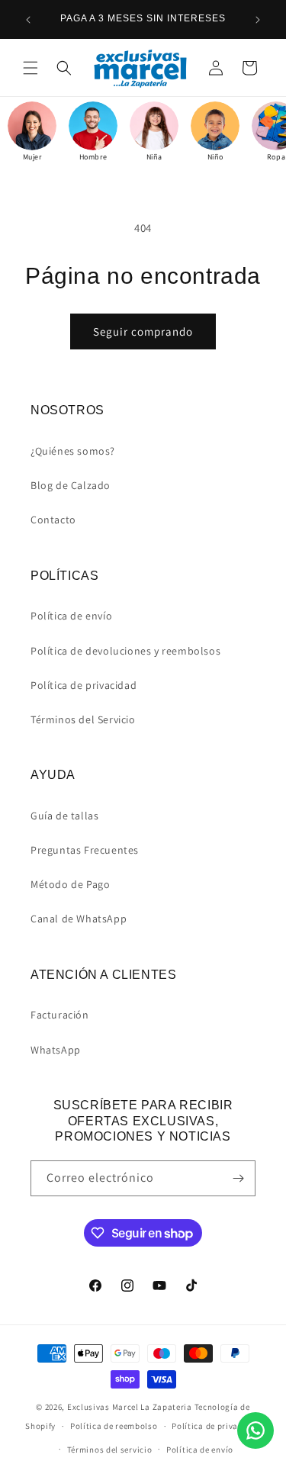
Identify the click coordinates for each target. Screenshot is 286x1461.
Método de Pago (70, 884)
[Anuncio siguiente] (258, 20)
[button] (30, 68)
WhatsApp (56, 1050)
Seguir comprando (143, 331)
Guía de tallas (64, 815)
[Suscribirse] (238, 1178)
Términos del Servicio (83, 719)
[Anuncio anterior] (28, 20)
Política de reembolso (114, 1426)
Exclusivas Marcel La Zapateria (129, 1406)
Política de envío (71, 616)
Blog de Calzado (71, 485)
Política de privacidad (84, 685)
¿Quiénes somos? (73, 451)
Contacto (53, 519)
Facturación (60, 1015)
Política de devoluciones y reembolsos (125, 651)
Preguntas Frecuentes (85, 850)
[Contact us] (255, 1430)
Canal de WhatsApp (79, 918)
